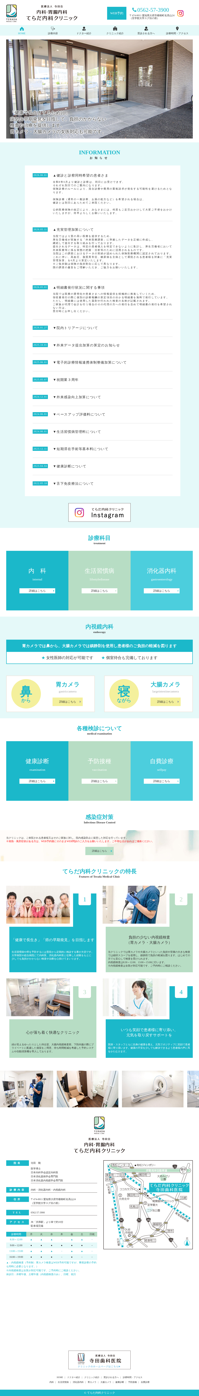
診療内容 (53, 33)
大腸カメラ (105, 1382)
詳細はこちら (37, 590)
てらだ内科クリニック (101, 1392)
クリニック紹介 (115, 33)
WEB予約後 (47, 841)
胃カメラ (92, 1382)
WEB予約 (116, 13)
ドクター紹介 (83, 33)
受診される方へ (146, 33)
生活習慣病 (63, 1382)
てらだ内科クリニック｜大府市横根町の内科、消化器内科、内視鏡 (48, 13)
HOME (21, 33)
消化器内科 (78, 1382)
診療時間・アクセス (177, 33)
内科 (51, 1382)
